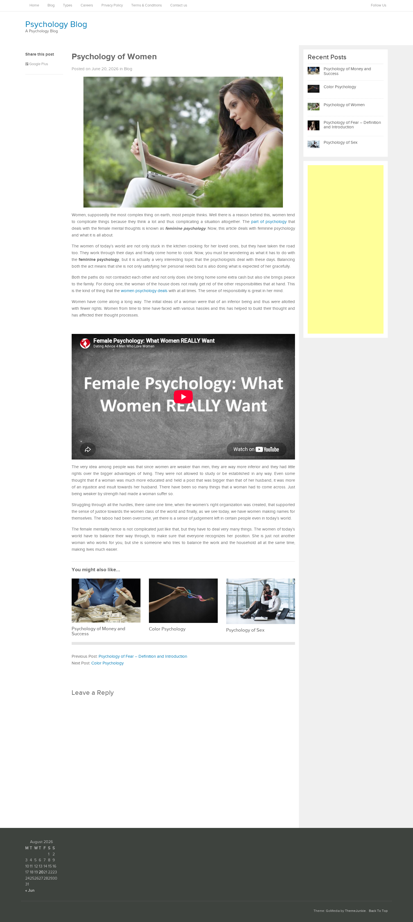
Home (34, 5)
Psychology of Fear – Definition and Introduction (143, 656)
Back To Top (378, 911)
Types (67, 5)
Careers (87, 5)
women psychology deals (144, 290)
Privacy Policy (112, 5)
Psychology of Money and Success (347, 71)
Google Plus (38, 64)
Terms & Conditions (146, 5)
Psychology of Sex (340, 142)
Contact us (178, 5)
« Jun (30, 890)
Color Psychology (107, 663)
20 (41, 872)
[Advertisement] (346, 249)
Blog (51, 5)
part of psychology (269, 221)
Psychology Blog (56, 24)
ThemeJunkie (355, 911)
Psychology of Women (344, 105)
